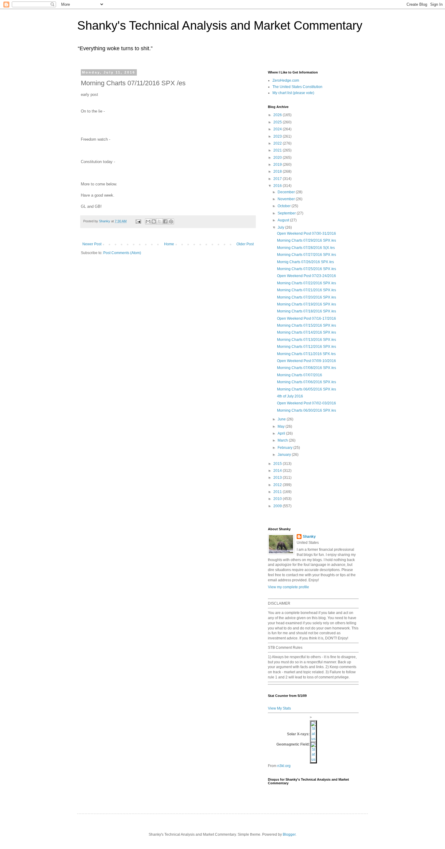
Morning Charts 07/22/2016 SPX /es (306, 283)
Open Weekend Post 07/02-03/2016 (306, 403)
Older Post (245, 244)
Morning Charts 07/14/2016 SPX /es (306, 332)
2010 (278, 499)
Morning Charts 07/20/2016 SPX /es (306, 297)
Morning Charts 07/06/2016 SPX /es (306, 382)
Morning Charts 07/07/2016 (299, 375)
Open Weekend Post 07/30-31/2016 (306, 233)
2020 (278, 157)
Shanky (309, 536)
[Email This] (148, 221)
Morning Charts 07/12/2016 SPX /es (306, 346)
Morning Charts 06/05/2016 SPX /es (306, 389)
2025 (278, 122)
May (281, 426)
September (287, 213)
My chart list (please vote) (293, 93)
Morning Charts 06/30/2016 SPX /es (306, 410)
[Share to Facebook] (165, 221)
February (285, 448)
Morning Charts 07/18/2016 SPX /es (306, 311)
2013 (278, 477)
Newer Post (91, 244)
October (285, 206)
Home (169, 244)
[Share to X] (160, 221)
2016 (278, 186)
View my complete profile (288, 587)
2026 (278, 115)
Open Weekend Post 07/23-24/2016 (306, 276)
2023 (278, 136)
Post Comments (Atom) (122, 253)
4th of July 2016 (290, 396)
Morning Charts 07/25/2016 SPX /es (306, 269)
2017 (278, 179)
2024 (278, 129)
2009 (278, 506)
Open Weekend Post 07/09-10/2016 (306, 361)
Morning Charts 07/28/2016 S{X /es (306, 248)
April (282, 433)
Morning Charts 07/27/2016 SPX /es (306, 255)
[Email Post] (138, 221)
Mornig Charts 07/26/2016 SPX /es (305, 262)
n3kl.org (284, 766)
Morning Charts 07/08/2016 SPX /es (306, 368)
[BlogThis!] (154, 221)
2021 (278, 150)
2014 (278, 471)
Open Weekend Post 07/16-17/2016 (306, 318)
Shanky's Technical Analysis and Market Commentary (219, 25)
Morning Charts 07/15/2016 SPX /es (306, 325)
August (284, 220)
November (287, 199)
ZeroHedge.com (285, 80)
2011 (278, 492)
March (283, 440)
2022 (278, 143)
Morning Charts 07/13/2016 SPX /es (306, 340)
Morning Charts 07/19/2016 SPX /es (306, 304)
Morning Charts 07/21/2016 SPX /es (306, 290)
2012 (278, 485)
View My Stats (279, 708)
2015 (278, 464)
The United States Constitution (297, 87)
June (282, 419)
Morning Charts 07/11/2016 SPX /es (306, 354)
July (281, 227)
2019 (278, 164)
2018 (278, 171)
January (285, 454)
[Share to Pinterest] (171, 221)
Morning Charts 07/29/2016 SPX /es (306, 240)
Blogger (289, 834)
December (287, 192)
